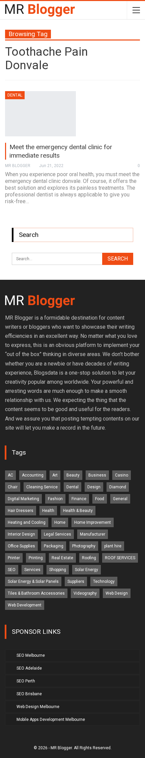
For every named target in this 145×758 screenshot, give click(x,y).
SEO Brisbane (29, 694)
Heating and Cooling (27, 522)
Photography (83, 546)
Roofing (89, 558)
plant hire (112, 546)
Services (32, 569)
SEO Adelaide (29, 668)
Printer (14, 558)
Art (55, 475)
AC (10, 475)
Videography (85, 593)
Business (97, 475)
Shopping (57, 569)
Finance (78, 498)
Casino (121, 475)
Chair (13, 487)
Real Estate (62, 558)
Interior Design (21, 534)
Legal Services (57, 534)
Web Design (117, 593)
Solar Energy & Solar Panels (33, 581)
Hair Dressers (20, 510)
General (120, 498)
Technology (104, 581)
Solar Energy (86, 569)
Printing (36, 558)
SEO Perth (26, 681)
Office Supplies (21, 546)
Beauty (73, 475)
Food (99, 498)
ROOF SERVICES (120, 558)
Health (48, 510)
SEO (12, 569)
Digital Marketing (23, 498)
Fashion (55, 498)
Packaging (53, 546)
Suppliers (75, 581)
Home (59, 522)
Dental (14, 95)
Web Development (24, 605)
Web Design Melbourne (38, 706)
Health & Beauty (78, 510)
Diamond (117, 487)
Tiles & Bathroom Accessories (36, 593)
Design (93, 487)
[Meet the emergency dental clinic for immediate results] (40, 113)
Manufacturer (92, 534)
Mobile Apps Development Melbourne (51, 719)
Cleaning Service (42, 487)
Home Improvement (92, 522)
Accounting (33, 475)
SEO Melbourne (31, 655)
